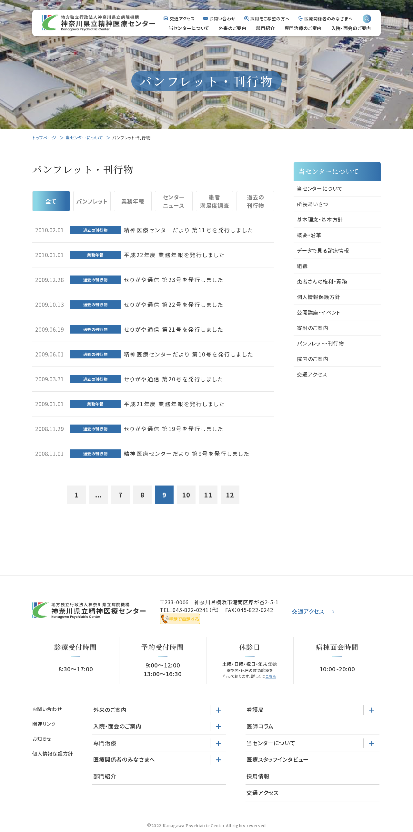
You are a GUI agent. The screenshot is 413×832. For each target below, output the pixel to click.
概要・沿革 (309, 235)
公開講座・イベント (318, 312)
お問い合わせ (222, 18)
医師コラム (260, 726)
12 (230, 494)
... (98, 494)
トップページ (44, 138)
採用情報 (258, 776)
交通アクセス (182, 18)
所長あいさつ (312, 204)
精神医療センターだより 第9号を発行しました (187, 453)
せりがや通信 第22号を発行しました (174, 304)
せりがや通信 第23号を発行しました (174, 280)
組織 (302, 266)
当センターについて (189, 28)
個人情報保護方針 (318, 297)
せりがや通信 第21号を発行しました (174, 329)
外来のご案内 (233, 28)
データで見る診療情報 (323, 250)
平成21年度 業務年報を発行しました (174, 404)
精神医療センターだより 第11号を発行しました (189, 230)
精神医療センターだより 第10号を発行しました (189, 354)
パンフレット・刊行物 (320, 343)
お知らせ (41, 738)
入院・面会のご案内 (351, 28)
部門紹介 (265, 28)
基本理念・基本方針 (320, 219)
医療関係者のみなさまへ (328, 18)
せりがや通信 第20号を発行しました (174, 379)
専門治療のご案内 (303, 28)
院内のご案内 (312, 359)
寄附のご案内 (312, 328)
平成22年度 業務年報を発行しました (174, 255)
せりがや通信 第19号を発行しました (174, 429)
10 (186, 494)
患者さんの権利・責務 (322, 281)
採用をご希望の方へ (270, 18)
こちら (271, 676)
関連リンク (43, 723)
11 (208, 494)
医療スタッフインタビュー (278, 759)
